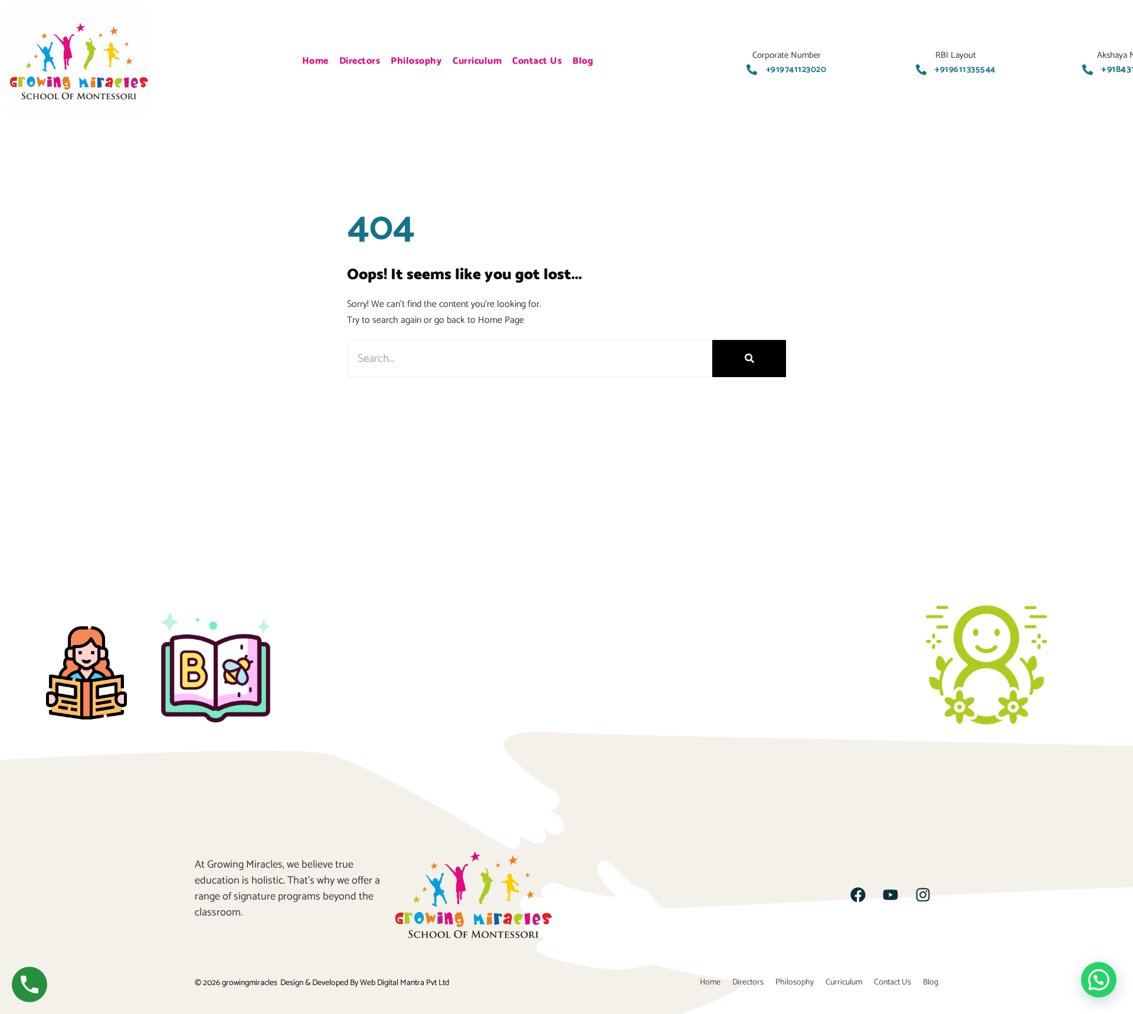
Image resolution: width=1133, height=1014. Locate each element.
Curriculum (477, 61)
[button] (1098, 979)
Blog (582, 61)
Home (315, 61)
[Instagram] (923, 894)
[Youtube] (890, 894)
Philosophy (416, 61)
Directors (360, 61)
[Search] (749, 358)
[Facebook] (858, 894)
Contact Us (537, 61)
